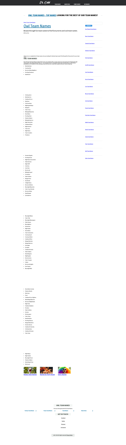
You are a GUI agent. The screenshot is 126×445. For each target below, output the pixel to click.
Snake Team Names (89, 136)
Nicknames (87, 4)
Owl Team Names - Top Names (42, 15)
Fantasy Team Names (29, 410)
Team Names (65, 410)
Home (25, 22)
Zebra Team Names (89, 158)
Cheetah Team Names (89, 43)
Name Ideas (84, 410)
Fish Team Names (89, 58)
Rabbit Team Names (89, 122)
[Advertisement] (52, 45)
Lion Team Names (89, 86)
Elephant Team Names (90, 50)
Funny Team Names (31, 22)
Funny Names (77, 4)
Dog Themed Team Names (90, 29)
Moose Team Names (89, 93)
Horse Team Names (89, 79)
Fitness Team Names (30, 374)
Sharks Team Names (89, 129)
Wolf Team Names (89, 151)
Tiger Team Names (89, 144)
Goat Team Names (89, 72)
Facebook (63, 418)
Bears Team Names (89, 36)
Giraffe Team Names (89, 65)
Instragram (63, 427)
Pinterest (63, 424)
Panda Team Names (89, 108)
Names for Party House (47, 374)
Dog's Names (62, 374)
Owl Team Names (37, 26)
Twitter (63, 421)
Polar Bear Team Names (90, 115)
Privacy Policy (70, 435)
